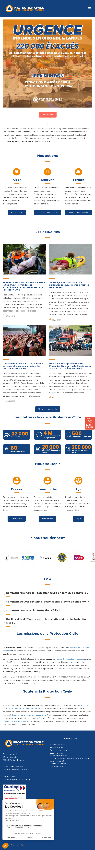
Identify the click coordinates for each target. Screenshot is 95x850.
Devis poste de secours (47, 212)
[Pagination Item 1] (47, 123)
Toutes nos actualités (47, 409)
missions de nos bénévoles (14, 721)
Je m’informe (47, 519)
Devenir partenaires (59, 750)
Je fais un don (17, 519)
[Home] (25, 8)
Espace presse (56, 753)
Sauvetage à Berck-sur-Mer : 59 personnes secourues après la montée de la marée (69, 285)
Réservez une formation (78, 212)
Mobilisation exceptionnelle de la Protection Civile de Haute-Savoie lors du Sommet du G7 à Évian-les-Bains (70, 366)
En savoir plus (17, 212)
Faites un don (47, 115)
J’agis (78, 519)
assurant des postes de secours (70, 659)
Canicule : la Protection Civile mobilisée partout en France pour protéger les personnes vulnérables (23, 366)
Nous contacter (57, 745)
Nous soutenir (56, 747)
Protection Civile (18, 845)
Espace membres (58, 755)
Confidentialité (56, 766)
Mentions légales (58, 764)
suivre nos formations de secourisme (30, 715)
